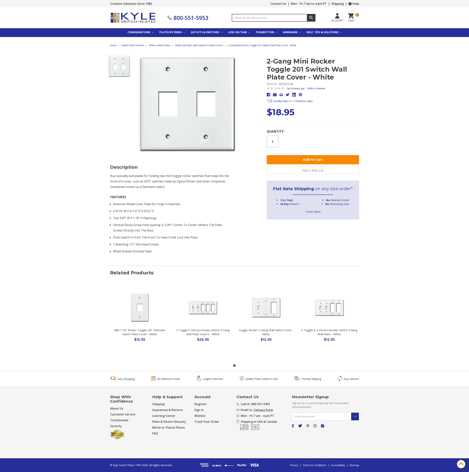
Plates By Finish (170, 32)
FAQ (155, 433)
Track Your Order (206, 422)
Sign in (199, 410)
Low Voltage (238, 32)
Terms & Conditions (314, 465)
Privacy (294, 465)
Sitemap (354, 465)
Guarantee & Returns (167, 410)
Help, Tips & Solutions (322, 32)
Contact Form (263, 410)
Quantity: (276, 131)
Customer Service (122, 414)
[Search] (311, 18)
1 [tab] (234, 365)
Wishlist (200, 416)
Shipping (337, 4)
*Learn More (313, 211)
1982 (148, 4)
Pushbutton (265, 32)
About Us (116, 408)
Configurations (139, 32)
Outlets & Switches (205, 32)
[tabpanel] (139, 322)
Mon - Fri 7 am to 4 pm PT (309, 4)
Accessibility (338, 465)
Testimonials (119, 420)
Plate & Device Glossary (169, 422)
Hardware (290, 32)
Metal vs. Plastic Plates (168, 427)
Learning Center (164, 416)
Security (116, 426)
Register (200, 404)
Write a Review (316, 88)
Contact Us (278, 4)
